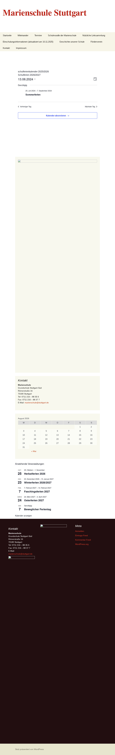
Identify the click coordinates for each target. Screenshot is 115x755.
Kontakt (6, 48)
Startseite (7, 35)
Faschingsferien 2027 (37, 491)
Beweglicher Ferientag (37, 509)
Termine (38, 35)
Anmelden (79, 531)
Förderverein (96, 42)
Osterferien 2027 (34, 500)
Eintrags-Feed (81, 535)
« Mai (33, 451)
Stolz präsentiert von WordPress (29, 749)
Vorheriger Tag (25, 106)
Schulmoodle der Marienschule (62, 35)
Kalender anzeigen (23, 515)
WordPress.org (81, 544)
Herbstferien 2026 (34, 473)
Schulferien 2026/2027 (29, 75)
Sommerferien (33, 94)
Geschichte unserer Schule (71, 42)
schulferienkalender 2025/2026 (33, 71)
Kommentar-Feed (83, 540)
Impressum (21, 48)
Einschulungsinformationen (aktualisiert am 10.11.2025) (28, 42)
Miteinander (23, 35)
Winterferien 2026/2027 (37, 482)
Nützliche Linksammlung (93, 35)
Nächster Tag (90, 106)
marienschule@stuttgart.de (37, 402)
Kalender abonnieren (56, 115)
